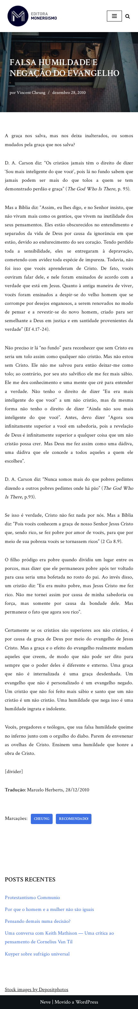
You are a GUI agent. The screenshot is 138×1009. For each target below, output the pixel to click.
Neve (45, 1002)
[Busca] (127, 16)
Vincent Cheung (31, 92)
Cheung (41, 818)
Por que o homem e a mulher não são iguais (49, 909)
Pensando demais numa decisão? (38, 921)
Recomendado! (73, 818)
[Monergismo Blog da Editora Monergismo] (32, 16)
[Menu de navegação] (114, 16)
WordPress (86, 1002)
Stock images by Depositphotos (36, 989)
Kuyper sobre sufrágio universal (37, 954)
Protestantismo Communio (32, 897)
